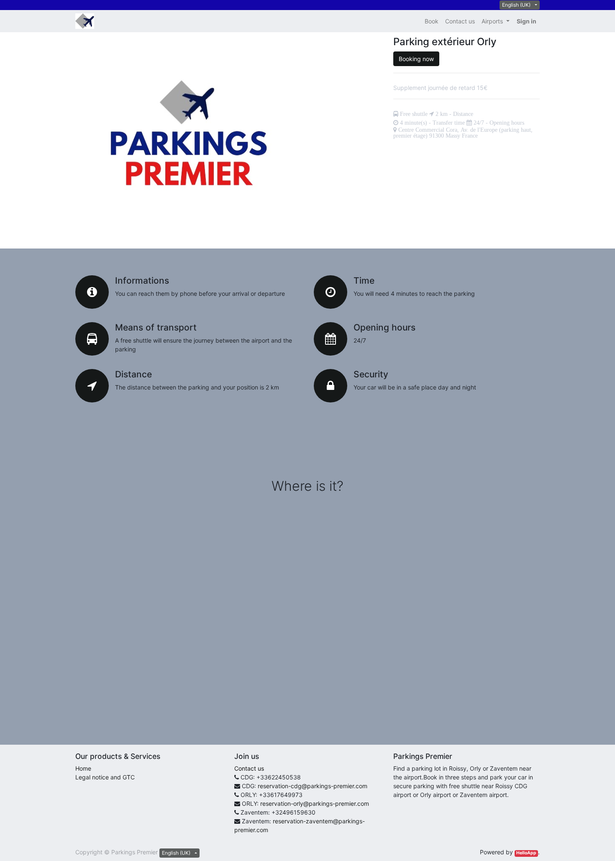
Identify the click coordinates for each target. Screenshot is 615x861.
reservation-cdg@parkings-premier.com (312, 785)
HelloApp (526, 853)
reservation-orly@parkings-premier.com (314, 803)
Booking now (416, 58)
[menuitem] (431, 21)
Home (83, 768)
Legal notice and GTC (105, 777)
